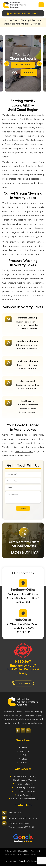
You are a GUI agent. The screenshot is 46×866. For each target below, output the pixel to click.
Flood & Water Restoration (24, 798)
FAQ (24, 755)
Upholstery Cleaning (24, 787)
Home (24, 747)
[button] (41, 4)
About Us (24, 751)
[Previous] (6, 63)
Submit (23, 508)
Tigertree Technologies (29, 861)
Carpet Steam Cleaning (24, 776)
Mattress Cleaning (24, 783)
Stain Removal (24, 795)
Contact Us (24, 762)
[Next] (39, 63)
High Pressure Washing (24, 780)
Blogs (24, 758)
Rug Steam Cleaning (24, 791)
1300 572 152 (23, 451)
